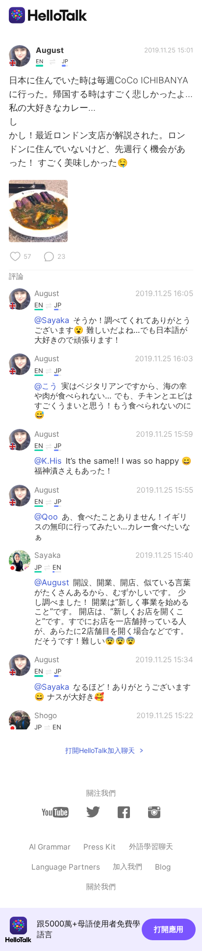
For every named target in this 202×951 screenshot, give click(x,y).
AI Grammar (50, 846)
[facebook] (124, 812)
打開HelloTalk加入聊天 (100, 750)
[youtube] (55, 812)
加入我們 (127, 866)
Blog (163, 867)
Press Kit (99, 846)
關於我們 (101, 886)
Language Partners (65, 867)
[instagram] (154, 812)
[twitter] (93, 812)
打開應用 (168, 929)
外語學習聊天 (151, 846)
